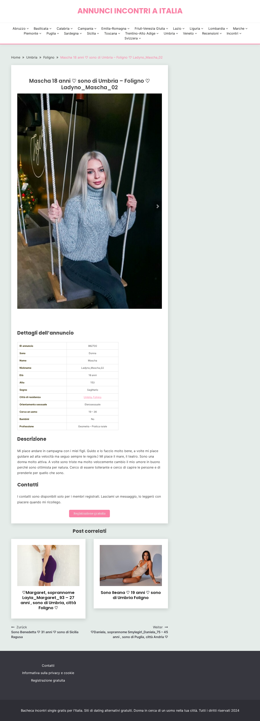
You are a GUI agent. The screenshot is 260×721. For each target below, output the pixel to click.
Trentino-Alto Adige (140, 33)
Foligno (97, 397)
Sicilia (91, 33)
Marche (238, 28)
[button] (21, 206)
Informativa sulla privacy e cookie (48, 673)
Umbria (169, 33)
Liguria (195, 28)
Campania (85, 28)
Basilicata (41, 28)
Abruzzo (19, 28)
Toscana (110, 33)
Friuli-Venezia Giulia (150, 28)
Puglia (51, 33)
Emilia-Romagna (113, 28)
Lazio (177, 28)
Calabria (63, 28)
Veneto (188, 33)
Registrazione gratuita (89, 513)
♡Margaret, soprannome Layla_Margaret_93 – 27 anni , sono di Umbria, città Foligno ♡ (48, 600)
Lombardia (216, 28)
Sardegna (71, 33)
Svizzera (131, 38)
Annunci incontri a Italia (130, 10)
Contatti (48, 665)
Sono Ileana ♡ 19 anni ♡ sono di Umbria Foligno (131, 595)
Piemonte (31, 33)
